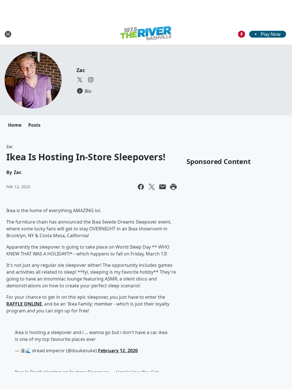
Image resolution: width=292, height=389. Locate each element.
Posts (34, 125)
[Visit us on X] (79, 79)
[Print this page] (173, 187)
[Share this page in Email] (163, 187)
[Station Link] (146, 34)
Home (14, 125)
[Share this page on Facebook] (141, 187)
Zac (80, 70)
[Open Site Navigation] (8, 34)
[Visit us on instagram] (90, 79)
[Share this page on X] (152, 187)
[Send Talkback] (241, 34)
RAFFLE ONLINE (24, 304)
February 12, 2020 (118, 350)
